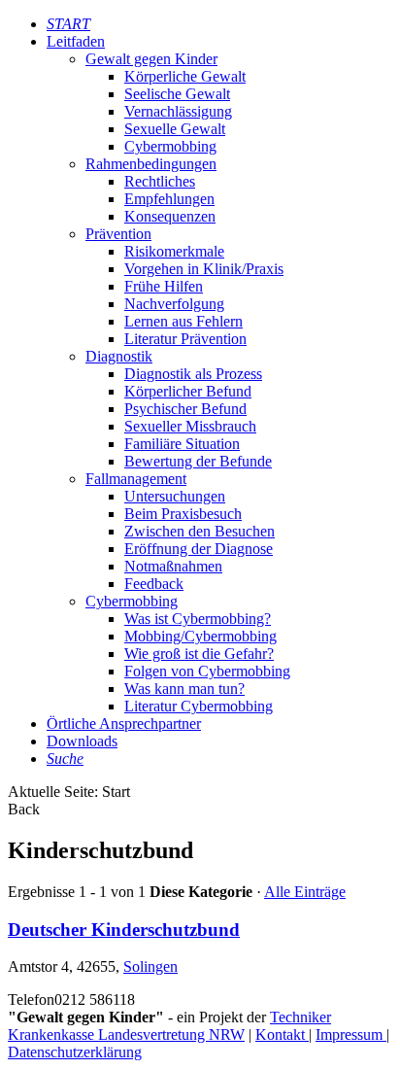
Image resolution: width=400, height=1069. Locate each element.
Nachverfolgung (174, 303)
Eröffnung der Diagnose (198, 548)
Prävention (118, 233)
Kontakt (282, 1034)
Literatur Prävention (185, 338)
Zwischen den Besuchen (199, 531)
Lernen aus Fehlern (183, 321)
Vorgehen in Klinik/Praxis (203, 268)
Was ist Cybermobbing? (197, 618)
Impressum (351, 1034)
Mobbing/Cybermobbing (200, 636)
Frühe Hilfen (163, 286)
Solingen (150, 966)
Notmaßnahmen (173, 566)
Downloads (82, 741)
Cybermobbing (170, 146)
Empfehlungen (169, 198)
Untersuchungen (174, 496)
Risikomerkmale (174, 251)
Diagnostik (118, 356)
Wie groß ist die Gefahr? (199, 653)
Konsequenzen (170, 216)
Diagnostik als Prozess (193, 373)
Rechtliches (159, 181)
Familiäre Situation (182, 443)
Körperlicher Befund (187, 391)
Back (24, 809)
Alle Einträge (305, 891)
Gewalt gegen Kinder (151, 59)
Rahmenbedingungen (151, 163)
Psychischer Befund (185, 408)
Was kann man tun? (184, 688)
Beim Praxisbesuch (183, 513)
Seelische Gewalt (177, 94)
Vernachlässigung (178, 111)
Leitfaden (76, 41)
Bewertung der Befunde (198, 461)
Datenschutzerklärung (75, 1052)
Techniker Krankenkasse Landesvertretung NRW (169, 1026)
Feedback (153, 583)
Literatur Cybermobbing (198, 706)
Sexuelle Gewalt (174, 129)
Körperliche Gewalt (185, 76)
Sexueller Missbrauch (190, 426)
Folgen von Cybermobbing (207, 671)
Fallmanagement (135, 478)
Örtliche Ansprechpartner (124, 723)
